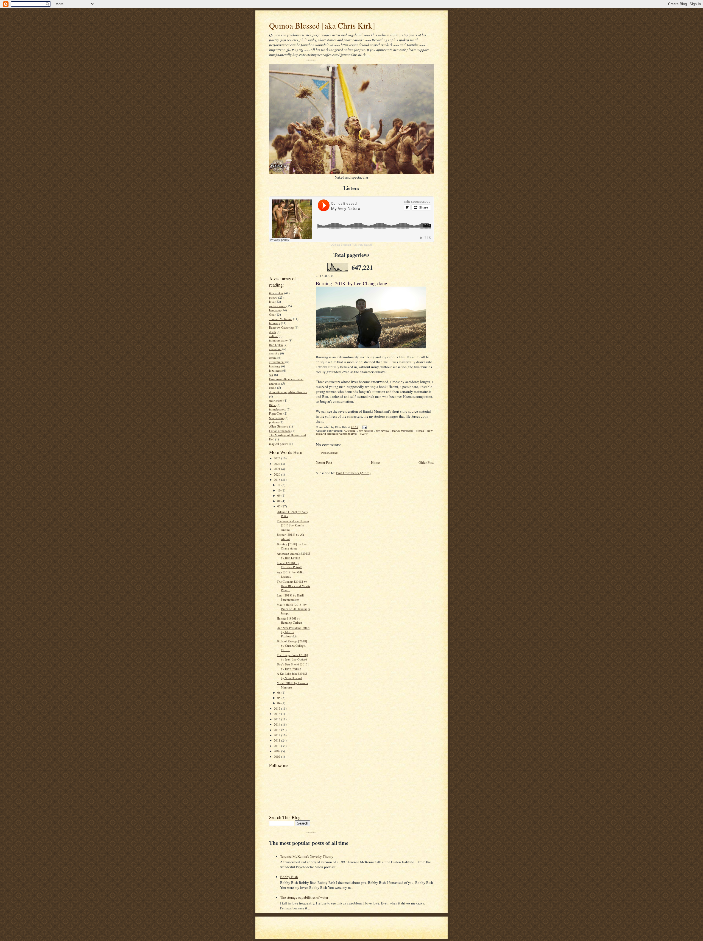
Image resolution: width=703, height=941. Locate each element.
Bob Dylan (276, 345)
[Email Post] (364, 427)
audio (272, 387)
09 (279, 495)
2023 (277, 458)
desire (273, 358)
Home (375, 462)
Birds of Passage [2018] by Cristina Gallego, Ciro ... (292, 645)
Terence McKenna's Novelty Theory (306, 856)
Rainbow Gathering (281, 327)
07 (279, 506)
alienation (275, 349)
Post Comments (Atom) (353, 472)
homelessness (277, 409)
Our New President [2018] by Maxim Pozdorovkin (293, 632)
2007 (277, 756)
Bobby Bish (289, 876)
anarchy (274, 353)
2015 (277, 719)
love (272, 301)
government (276, 362)
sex (271, 375)
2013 (277, 730)
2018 (277, 480)
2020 (277, 474)
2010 (277, 746)
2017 (277, 708)
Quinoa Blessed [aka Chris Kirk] (322, 25)
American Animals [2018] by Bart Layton (293, 555)
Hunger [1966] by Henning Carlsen (289, 620)
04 (279, 703)
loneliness (275, 370)
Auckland (350, 430)
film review (276, 293)
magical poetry (278, 444)
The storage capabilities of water (304, 897)
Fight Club (276, 413)
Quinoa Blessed (341, 244)
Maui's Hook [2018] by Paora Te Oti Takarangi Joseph (293, 609)
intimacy (274, 323)
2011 (277, 740)
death (272, 332)
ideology (274, 366)
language (275, 310)
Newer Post (324, 462)
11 (279, 485)
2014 (277, 724)
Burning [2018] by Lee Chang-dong (291, 546)
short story (276, 400)
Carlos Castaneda (280, 431)
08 (279, 501)
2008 (277, 751)
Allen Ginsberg (278, 426)
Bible (272, 405)
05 (279, 698)
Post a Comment (329, 452)
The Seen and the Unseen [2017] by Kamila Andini (293, 525)
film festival (366, 430)
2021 (277, 469)
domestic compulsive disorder (288, 392)
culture (273, 336)
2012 (277, 735)
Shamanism (276, 418)
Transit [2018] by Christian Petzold (289, 565)
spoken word (277, 306)
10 (279, 490)
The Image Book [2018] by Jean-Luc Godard (292, 657)
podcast (274, 422)
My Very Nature (363, 244)
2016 (277, 714)
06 (279, 692)
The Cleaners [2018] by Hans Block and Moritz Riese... (293, 585)
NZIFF (364, 433)
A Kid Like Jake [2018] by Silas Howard (292, 675)
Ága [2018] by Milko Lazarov (290, 574)
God (272, 314)
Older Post (426, 462)
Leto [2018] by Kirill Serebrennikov (290, 597)
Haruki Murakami (402, 430)
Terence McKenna (280, 319)
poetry (273, 297)
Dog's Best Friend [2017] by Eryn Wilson (293, 666)
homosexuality (278, 340)
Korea (420, 430)
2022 (277, 464)
